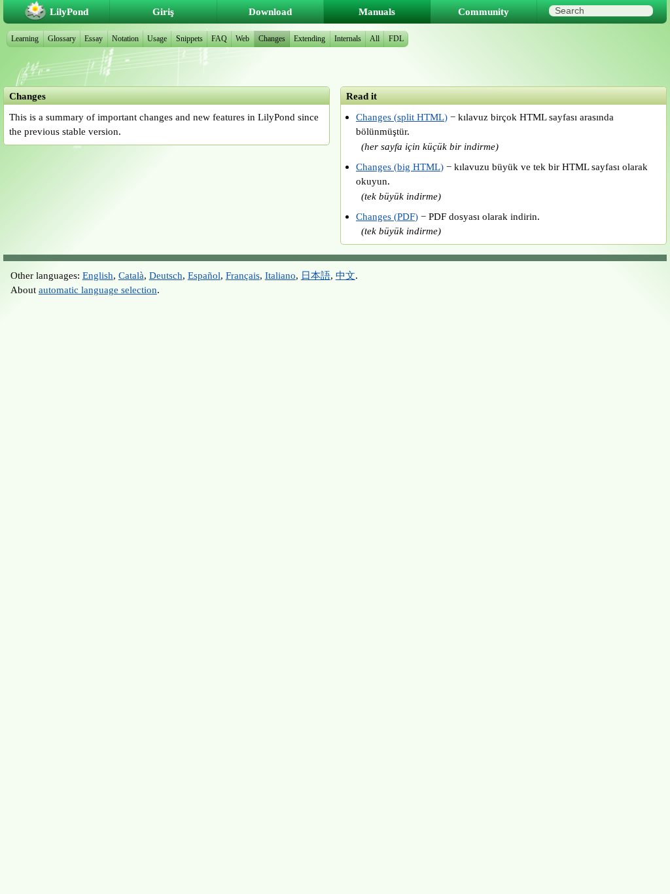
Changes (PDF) (387, 216)
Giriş (163, 11)
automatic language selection (98, 289)
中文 (345, 275)
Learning (25, 38)
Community (483, 11)
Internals (347, 38)
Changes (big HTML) (400, 166)
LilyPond (69, 11)
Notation (125, 38)
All (374, 38)
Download (270, 11)
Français (243, 275)
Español (204, 275)
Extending (309, 38)
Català (131, 275)
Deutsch (166, 275)
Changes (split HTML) (402, 116)
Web (242, 38)
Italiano (280, 275)
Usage (157, 38)
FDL (396, 38)
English (97, 275)
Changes (271, 38)
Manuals (377, 11)
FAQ (219, 38)
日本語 (315, 275)
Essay (93, 38)
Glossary (62, 38)
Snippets (189, 38)
